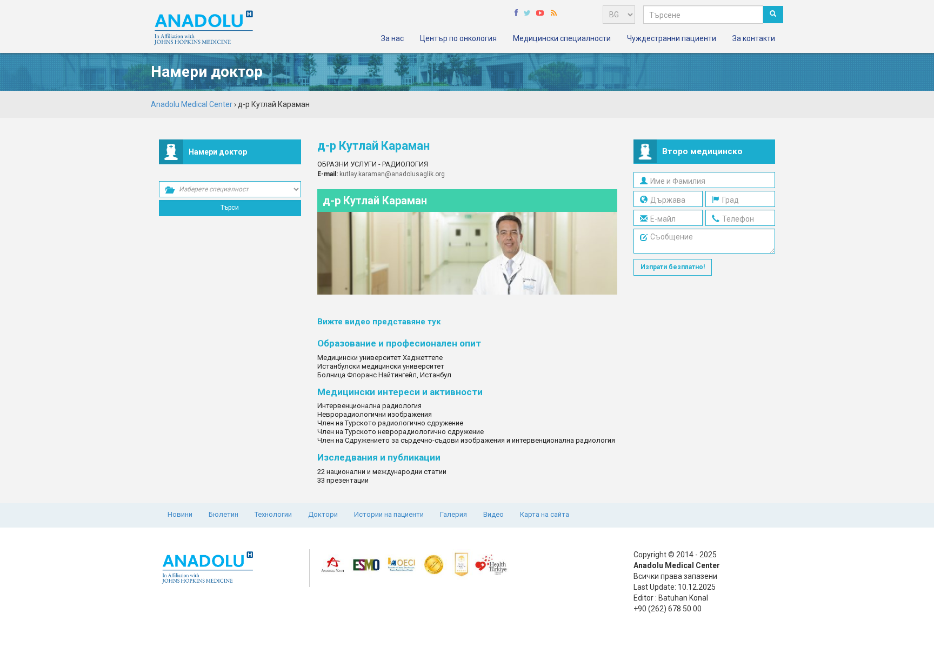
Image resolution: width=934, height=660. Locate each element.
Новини (180, 514)
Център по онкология (458, 38)
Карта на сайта (544, 514)
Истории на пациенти (389, 514)
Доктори (323, 514)
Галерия (453, 514)
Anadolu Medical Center (191, 104)
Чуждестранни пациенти (671, 38)
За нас (392, 38)
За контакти (753, 38)
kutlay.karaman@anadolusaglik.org (392, 174)
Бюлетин (223, 514)
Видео (493, 514)
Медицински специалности (562, 38)
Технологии (273, 514)
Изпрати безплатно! (673, 267)
